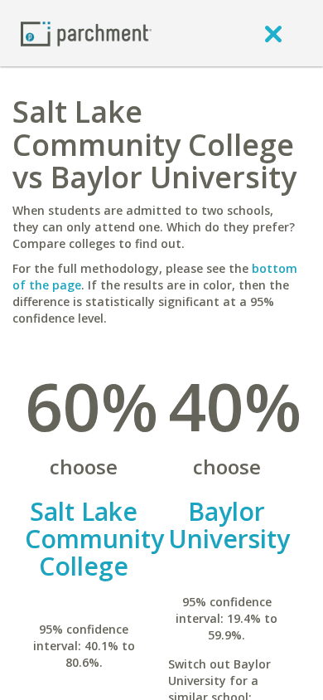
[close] (273, 33)
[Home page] (86, 33)
